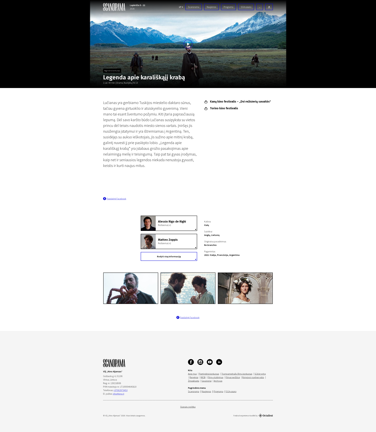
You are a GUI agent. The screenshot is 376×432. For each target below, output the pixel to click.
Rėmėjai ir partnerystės (253, 377)
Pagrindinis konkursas (112, 71)
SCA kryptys (260, 373)
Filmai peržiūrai (233, 377)
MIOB (203, 377)
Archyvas (218, 380)
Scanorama (193, 6)
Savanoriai (207, 380)
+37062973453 (120, 390)
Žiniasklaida (193, 380)
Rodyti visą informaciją (169, 256)
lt (180, 6)
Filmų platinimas (215, 377)
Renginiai (194, 377)
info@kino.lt (118, 393)
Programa (228, 6)
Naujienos (211, 6)
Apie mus (192, 373)
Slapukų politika (187, 406)
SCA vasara (246, 6)
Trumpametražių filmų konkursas (236, 373)
